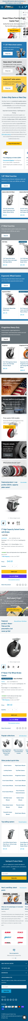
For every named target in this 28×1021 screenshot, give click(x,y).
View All (6, 185)
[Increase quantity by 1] (16, 566)
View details (23, 482)
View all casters (23, 822)
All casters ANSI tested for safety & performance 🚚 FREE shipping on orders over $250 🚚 (14, 2)
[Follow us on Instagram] (8, 1000)
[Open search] (19, 7)
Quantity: (3, 566)
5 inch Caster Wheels (7, 785)
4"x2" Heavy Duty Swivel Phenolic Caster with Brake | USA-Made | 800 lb (10, 260)
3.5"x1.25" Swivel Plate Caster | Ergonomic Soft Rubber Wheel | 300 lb (9, 210)
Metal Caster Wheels (20, 813)
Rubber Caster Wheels (20, 799)
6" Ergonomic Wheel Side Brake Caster (9, 309)
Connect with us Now (14, 609)
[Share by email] (26, 585)
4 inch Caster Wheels (20, 780)
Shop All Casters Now (14, 143)
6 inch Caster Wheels (20, 785)
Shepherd (4, 538)
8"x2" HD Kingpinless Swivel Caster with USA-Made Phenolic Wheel (10, 363)
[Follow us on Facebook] (2, 1000)
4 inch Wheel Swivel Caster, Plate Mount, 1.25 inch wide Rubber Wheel (10, 844)
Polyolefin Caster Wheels (7, 813)
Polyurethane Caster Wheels (8, 806)
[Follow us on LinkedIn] (16, 1000)
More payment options (14, 579)
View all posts (23, 887)
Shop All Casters (14, 30)
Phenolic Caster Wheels (20, 806)
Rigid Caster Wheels (20, 765)
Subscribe (14, 878)
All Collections (23, 735)
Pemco (3, 681)
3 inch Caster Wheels (7, 780)
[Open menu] (2, 7)
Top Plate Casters (20, 770)
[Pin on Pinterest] (20, 585)
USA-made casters (6, 134)
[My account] (22, 7)
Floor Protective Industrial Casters (20, 791)
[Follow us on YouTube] (13, 1000)
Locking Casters (8, 770)
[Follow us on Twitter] (5, 1000)
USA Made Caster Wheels (8, 799)
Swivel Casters (7, 765)
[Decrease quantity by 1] (8, 566)
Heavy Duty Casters (8, 775)
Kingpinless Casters (20, 775)
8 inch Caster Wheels (7, 791)
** (5, 556)
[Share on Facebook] (17, 585)
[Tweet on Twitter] (23, 585)
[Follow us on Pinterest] (11, 1000)
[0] (25, 7)
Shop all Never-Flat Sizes (20, 621)
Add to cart (14, 571)
